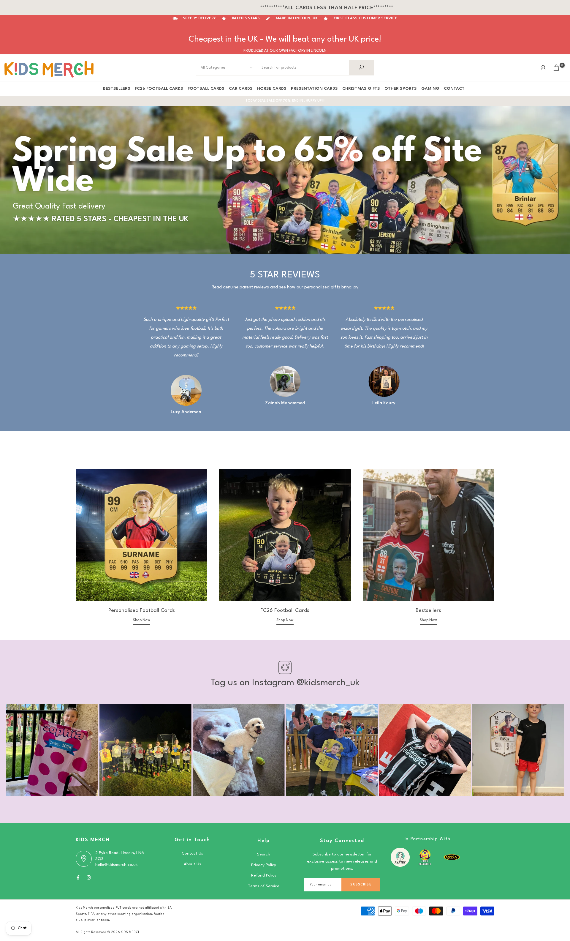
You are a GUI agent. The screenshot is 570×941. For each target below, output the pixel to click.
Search (263, 854)
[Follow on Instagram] (88, 877)
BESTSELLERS (116, 88)
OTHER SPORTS (400, 88)
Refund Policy (263, 875)
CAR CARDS (241, 88)
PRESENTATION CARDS (314, 88)
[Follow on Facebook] (78, 877)
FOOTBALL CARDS (206, 88)
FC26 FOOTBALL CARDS (159, 88)
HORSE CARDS (271, 88)
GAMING (430, 88)
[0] (556, 67)
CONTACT (454, 88)
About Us (192, 864)
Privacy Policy (263, 865)
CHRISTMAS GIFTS (361, 88)
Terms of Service (263, 886)
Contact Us (192, 853)
